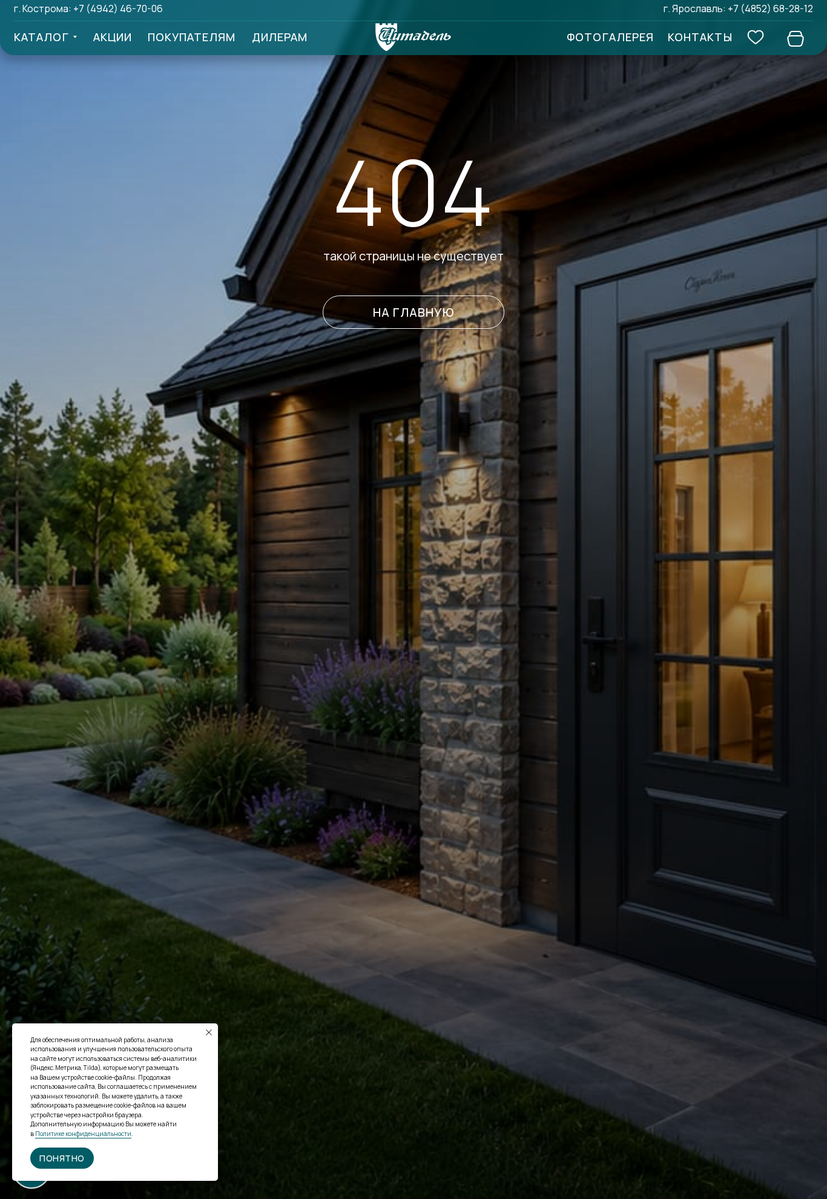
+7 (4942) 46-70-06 (118, 8)
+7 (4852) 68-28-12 (770, 8)
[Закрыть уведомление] (209, 1032)
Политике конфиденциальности (83, 1133)
